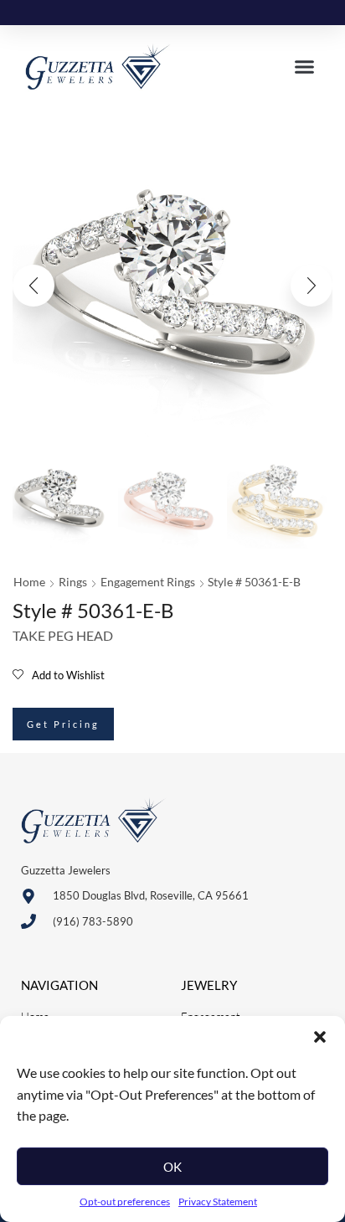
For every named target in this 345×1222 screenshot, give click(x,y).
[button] (320, 1037)
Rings (73, 582)
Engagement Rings (147, 582)
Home (29, 582)
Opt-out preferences (125, 1201)
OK (172, 1166)
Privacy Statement (217, 1201)
